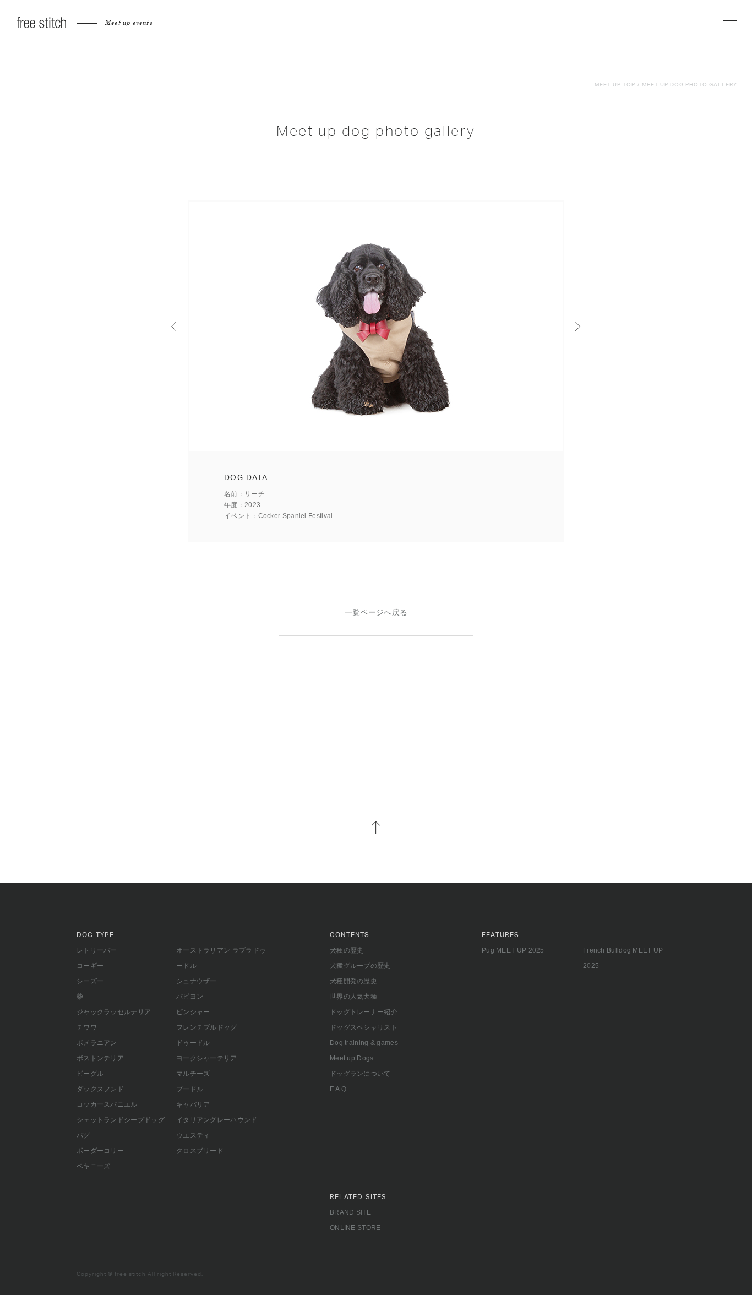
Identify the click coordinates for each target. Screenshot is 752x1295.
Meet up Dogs (352, 1058)
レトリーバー (97, 950)
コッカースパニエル (107, 1104)
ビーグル (90, 1074)
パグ (83, 1135)
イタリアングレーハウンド (217, 1120)
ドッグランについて (360, 1074)
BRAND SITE (350, 1212)
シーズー (90, 981)
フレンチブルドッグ (206, 1027)
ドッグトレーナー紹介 (363, 1012)
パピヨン (189, 996)
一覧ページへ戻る (376, 612)
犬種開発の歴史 (353, 981)
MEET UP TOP (615, 85)
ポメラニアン (97, 1043)
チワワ (87, 1027)
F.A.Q (338, 1089)
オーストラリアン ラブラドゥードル (221, 958)
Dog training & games (364, 1043)
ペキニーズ (94, 1166)
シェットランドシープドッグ (121, 1120)
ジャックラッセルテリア (114, 1012)
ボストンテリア (100, 1058)
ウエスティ (193, 1135)
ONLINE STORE (355, 1228)
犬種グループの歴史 (360, 966)
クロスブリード (200, 1151)
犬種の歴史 (347, 950)
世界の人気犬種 (353, 996)
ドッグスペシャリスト (363, 1027)
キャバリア (193, 1104)
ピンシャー (193, 1012)
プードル (189, 1089)
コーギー (90, 966)
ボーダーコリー (100, 1151)
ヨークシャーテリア (206, 1058)
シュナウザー (196, 981)
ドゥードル (193, 1043)
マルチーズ (193, 1074)
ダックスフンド (100, 1089)
